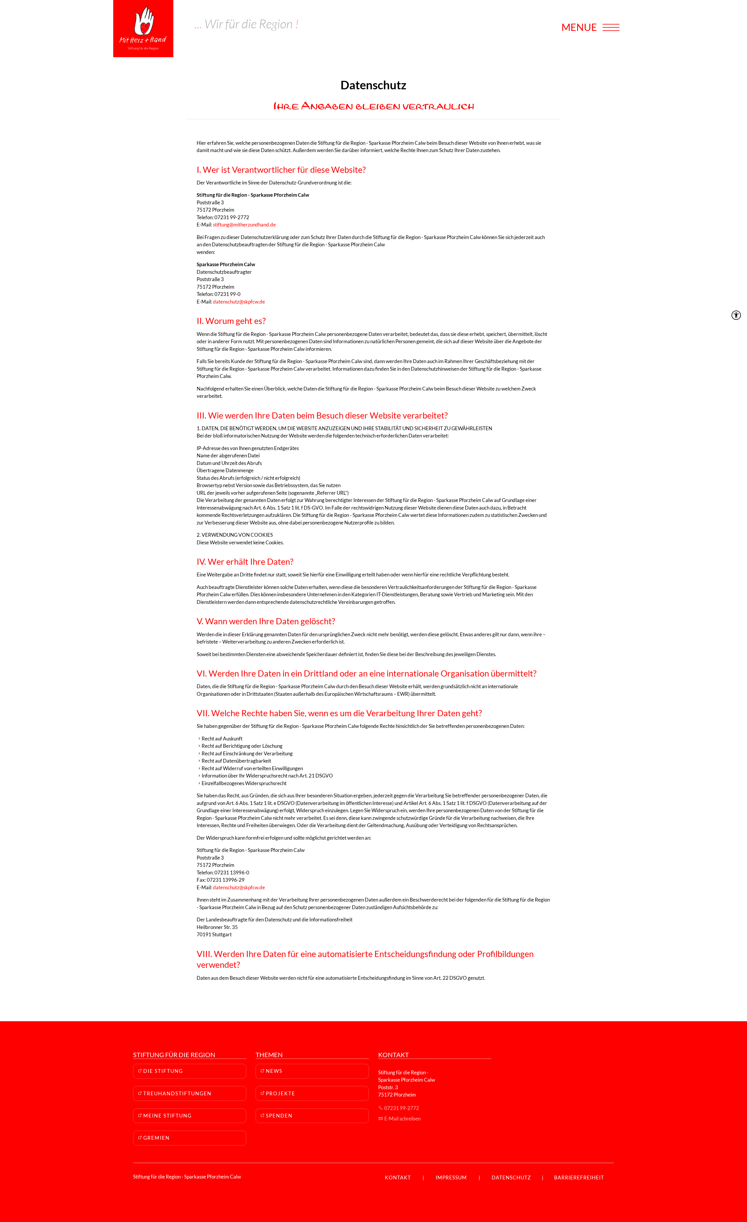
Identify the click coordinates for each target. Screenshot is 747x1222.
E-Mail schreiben (402, 1118)
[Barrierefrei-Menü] (736, 315)
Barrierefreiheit (579, 1177)
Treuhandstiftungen (177, 1093)
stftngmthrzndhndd (243, 225)
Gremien (156, 1138)
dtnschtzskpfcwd (237, 302)
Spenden (279, 1116)
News (274, 1071)
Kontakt (398, 1177)
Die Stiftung (163, 1071)
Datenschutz (511, 1177)
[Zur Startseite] (143, 28)
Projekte (280, 1093)
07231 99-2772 (401, 1108)
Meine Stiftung (167, 1116)
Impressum (451, 1177)
